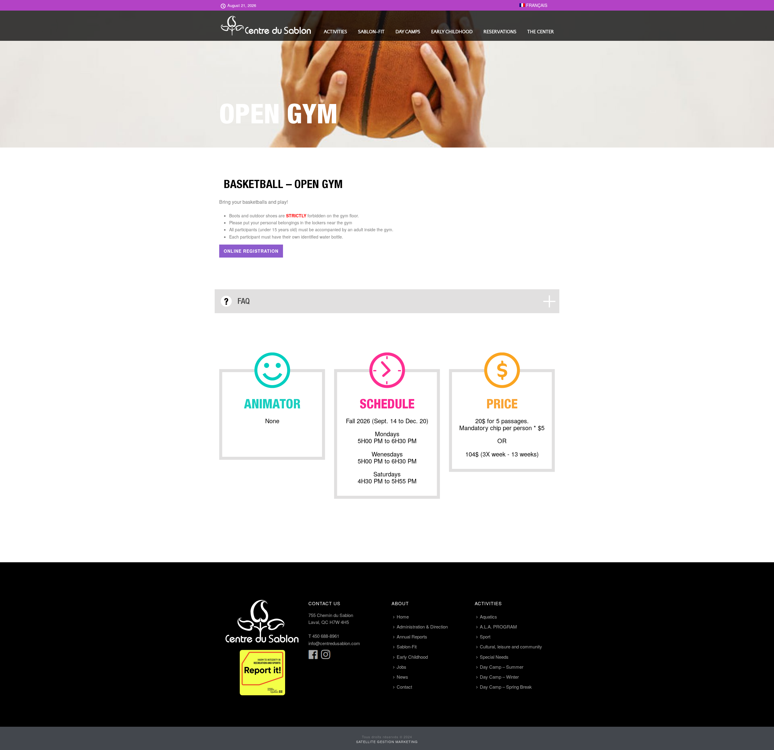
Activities (335, 31)
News (402, 677)
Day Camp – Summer (501, 667)
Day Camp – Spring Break (506, 686)
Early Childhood (452, 31)
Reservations (499, 31)
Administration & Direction (422, 626)
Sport (485, 636)
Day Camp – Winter (499, 677)
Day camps (407, 31)
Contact (404, 686)
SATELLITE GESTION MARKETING (387, 741)
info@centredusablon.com (334, 643)
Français (536, 5)
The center (540, 31)
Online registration (251, 251)
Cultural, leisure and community (511, 646)
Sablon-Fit (371, 31)
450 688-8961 (325, 636)
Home (403, 616)
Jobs (401, 667)
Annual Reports (412, 636)
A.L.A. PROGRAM (498, 626)
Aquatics (488, 616)
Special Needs (494, 657)
